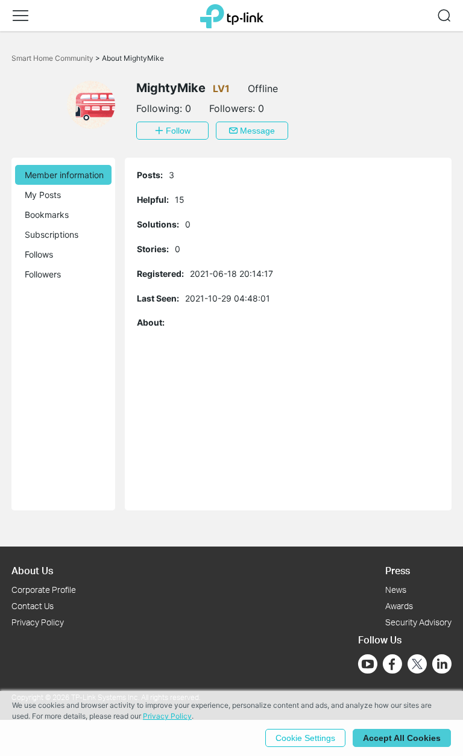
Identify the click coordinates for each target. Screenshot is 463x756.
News (395, 589)
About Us (32, 570)
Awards (399, 606)
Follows (39, 254)
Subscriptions (51, 234)
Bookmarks (47, 214)
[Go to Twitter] (417, 665)
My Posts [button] (43, 195)
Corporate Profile (43, 589)
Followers (43, 274)
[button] (20, 15)
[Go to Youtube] (367, 664)
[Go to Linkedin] (442, 664)
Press (397, 570)
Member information (64, 175)
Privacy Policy (37, 622)
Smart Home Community (53, 58)
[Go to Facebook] (392, 664)
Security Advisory (418, 622)
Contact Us (32, 606)
